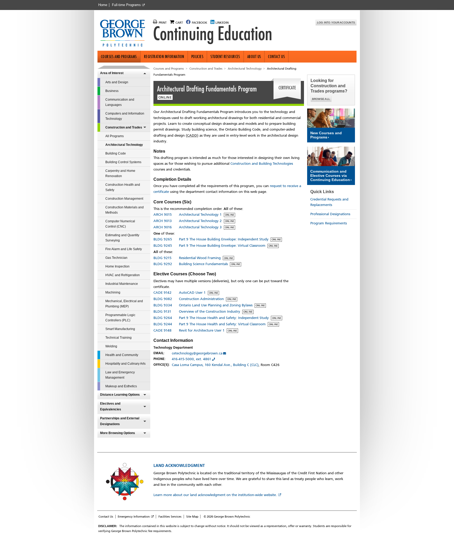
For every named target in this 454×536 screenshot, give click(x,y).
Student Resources (225, 56)
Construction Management (124, 198)
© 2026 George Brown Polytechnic (227, 516)
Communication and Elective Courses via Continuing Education (330, 175)
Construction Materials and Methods (124, 209)
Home (102, 5)
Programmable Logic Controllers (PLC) (120, 317)
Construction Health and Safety (122, 187)
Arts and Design (116, 82)
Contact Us (276, 56)
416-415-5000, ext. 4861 (191, 359)
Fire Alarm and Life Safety (123, 249)
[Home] (124, 34)
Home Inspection (117, 266)
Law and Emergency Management (120, 374)
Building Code (115, 153)
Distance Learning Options (120, 394)
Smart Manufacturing (120, 329)
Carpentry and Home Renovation (120, 173)
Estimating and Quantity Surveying (122, 237)
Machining (112, 292)
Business (111, 91)
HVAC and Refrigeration (122, 275)
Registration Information (164, 56)
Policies (197, 56)
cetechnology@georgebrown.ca (197, 353)
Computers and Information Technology (124, 116)
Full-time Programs (126, 5)
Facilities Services (170, 516)
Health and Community (121, 355)
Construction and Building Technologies (261, 163)
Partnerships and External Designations (119, 421)
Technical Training (118, 337)
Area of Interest (111, 73)
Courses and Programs (119, 56)
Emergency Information (134, 516)
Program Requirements (328, 223)
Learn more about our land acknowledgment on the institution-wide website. (215, 495)
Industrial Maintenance (121, 284)
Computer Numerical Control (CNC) (120, 223)
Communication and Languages (119, 102)
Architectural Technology (124, 145)
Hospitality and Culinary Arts (125, 363)
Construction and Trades (123, 127)
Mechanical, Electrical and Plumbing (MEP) (124, 303)
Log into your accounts (336, 22)
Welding (111, 346)
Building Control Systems (123, 162)
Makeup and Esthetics (121, 386)
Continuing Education (212, 33)
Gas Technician (116, 258)
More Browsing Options (117, 433)
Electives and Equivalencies (110, 406)
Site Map (192, 516)
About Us (254, 56)
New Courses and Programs (326, 135)
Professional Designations (330, 214)
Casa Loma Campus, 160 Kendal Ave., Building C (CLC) (215, 365)
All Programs (114, 136)
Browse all (321, 98)
